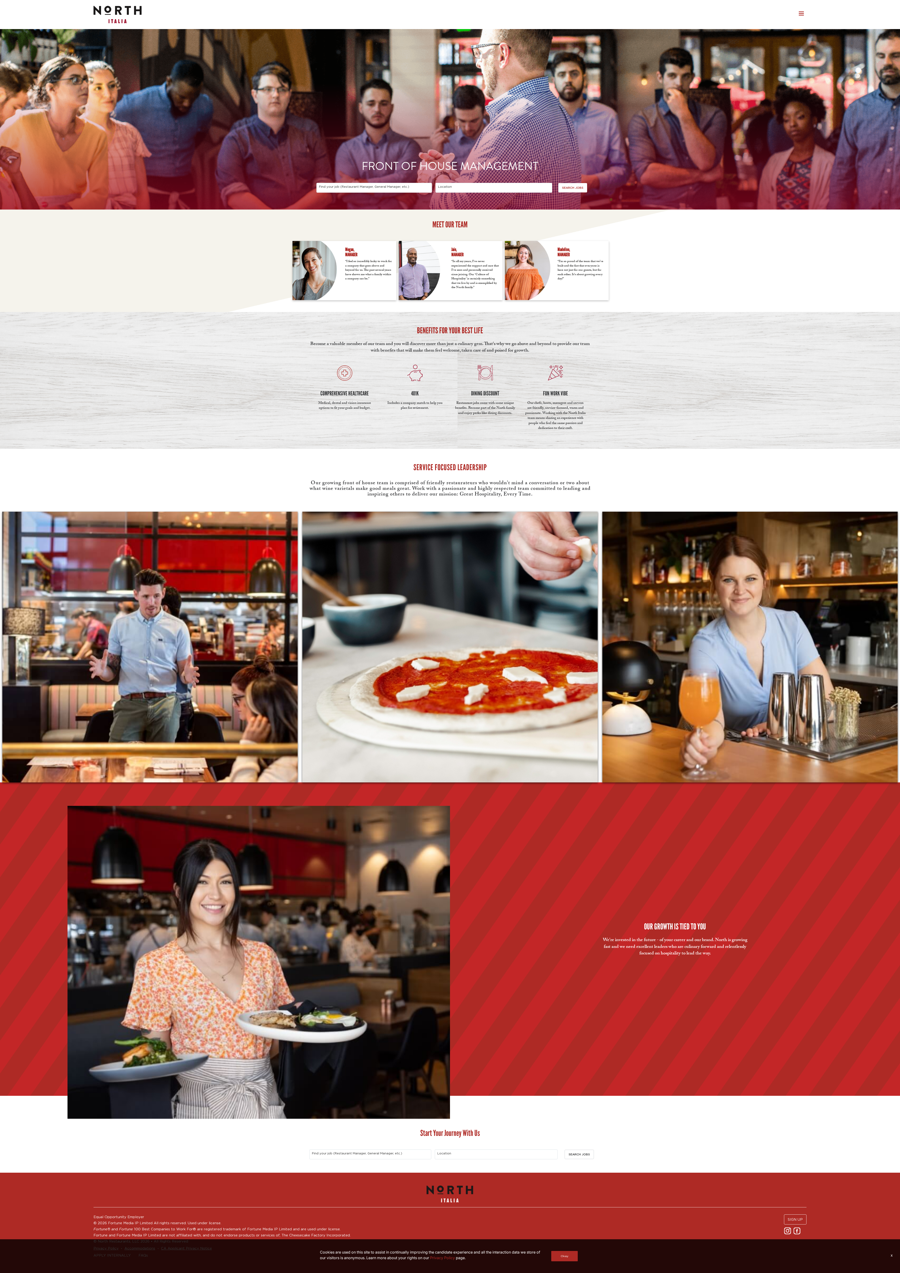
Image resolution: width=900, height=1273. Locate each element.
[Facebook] (797, 1230)
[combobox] (374, 188)
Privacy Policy (442, 1257)
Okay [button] (564, 1256)
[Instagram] (788, 1230)
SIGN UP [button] (795, 1219)
